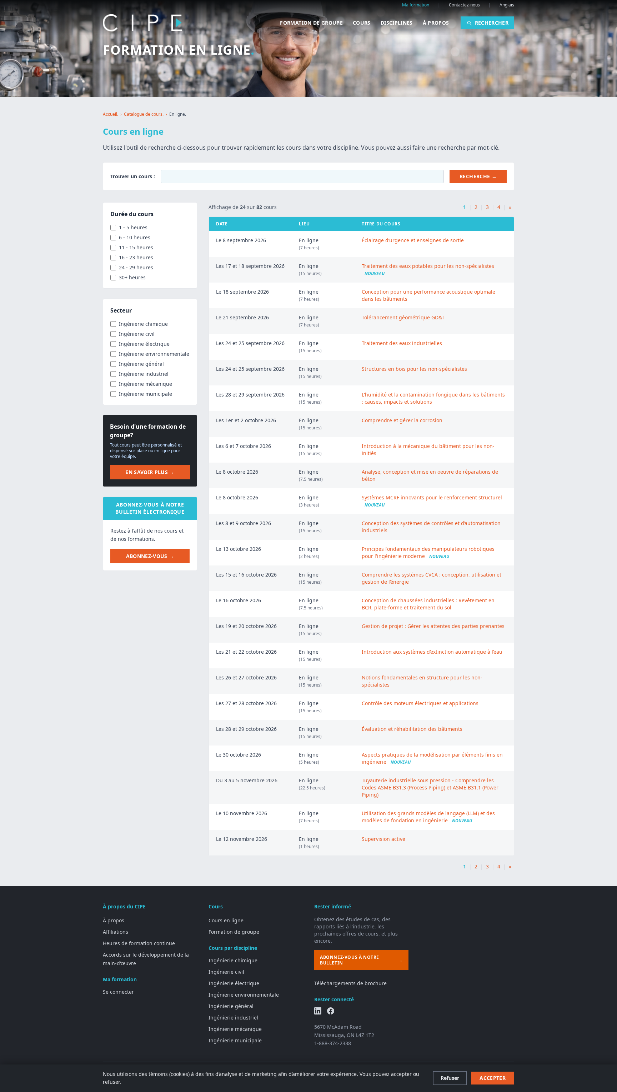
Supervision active (383, 839)
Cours (362, 22)
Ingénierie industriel (233, 1017)
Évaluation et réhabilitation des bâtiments (412, 728)
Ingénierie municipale (235, 1040)
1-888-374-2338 (332, 1043)
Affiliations (115, 931)
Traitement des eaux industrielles (402, 343)
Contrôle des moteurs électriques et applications (420, 703)
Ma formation (415, 5)
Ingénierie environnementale (244, 994)
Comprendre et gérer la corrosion (402, 420)
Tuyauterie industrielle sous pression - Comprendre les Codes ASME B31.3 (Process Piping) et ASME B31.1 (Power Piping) (430, 787)
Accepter (493, 1077)
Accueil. (110, 114)
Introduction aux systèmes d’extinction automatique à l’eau (432, 651)
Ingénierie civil (226, 971)
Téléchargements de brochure (350, 983)
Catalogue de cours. (144, 114)
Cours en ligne (226, 920)
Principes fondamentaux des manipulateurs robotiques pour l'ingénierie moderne (428, 552)
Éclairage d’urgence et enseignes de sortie (413, 240)
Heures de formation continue (139, 943)
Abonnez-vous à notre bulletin (361, 960)
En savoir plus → (150, 472)
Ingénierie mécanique (235, 1029)
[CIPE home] (142, 22)
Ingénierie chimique (233, 960)
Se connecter (118, 991)
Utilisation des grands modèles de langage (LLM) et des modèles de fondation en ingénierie (428, 817)
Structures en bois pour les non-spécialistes (414, 368)
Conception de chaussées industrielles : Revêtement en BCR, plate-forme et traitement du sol (428, 604)
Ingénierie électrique (234, 983)
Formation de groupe (311, 22)
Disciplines (397, 22)
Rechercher (492, 22)
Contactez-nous (464, 5)
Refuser (450, 1077)
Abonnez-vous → (150, 556)
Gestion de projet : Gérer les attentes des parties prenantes (433, 626)
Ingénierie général (231, 1006)
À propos (436, 22)
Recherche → (478, 176)
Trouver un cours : (132, 176)
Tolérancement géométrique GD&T (403, 317)
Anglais (507, 5)
